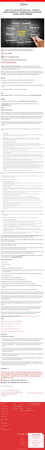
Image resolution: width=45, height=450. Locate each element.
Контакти (29, 408)
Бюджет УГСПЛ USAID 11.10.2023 (7, 326)
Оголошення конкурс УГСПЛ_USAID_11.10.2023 (29, 316)
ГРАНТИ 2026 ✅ (16, 406)
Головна (14, 404)
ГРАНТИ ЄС (15, 408)
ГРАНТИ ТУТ (22, 8)
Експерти (21, 404)
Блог (14, 410)
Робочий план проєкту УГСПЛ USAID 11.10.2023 (10, 328)
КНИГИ (21, 408)
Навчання (21, 406)
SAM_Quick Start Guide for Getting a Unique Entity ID (10, 323)
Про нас (29, 406)
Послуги (29, 404)
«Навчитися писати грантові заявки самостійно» (35, 444)
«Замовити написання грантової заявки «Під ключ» (35, 438)
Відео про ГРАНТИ (22, 445)
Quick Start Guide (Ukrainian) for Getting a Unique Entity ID (11, 321)
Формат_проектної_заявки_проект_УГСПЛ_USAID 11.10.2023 (13, 331)
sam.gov (30, 281)
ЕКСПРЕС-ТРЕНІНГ (24, 410)
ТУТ (8, 368)
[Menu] (1, 4)
